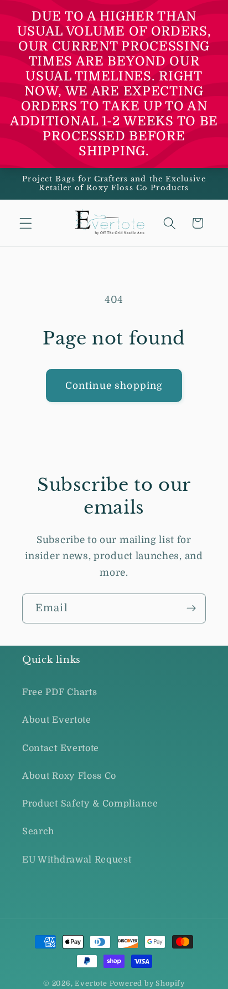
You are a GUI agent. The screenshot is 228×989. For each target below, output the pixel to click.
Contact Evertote (60, 748)
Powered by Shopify (147, 983)
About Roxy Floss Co (69, 776)
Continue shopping (114, 385)
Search (38, 831)
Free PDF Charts (59, 692)
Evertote (91, 983)
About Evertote (56, 720)
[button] (26, 223)
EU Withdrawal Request (77, 860)
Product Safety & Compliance (90, 804)
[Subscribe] (191, 608)
